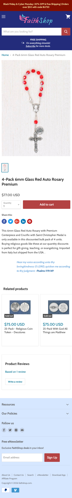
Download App (58, 475)
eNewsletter (42, 475)
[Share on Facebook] (4, 221)
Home (5, 55)
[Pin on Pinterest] (29, 221)
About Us (6, 475)
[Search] (65, 31)
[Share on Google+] (16, 221)
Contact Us (19, 475)
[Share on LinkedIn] (23, 221)
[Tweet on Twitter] (10, 221)
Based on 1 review (15, 371)
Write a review (15, 381)
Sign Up (52, 457)
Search (30, 475)
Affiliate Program (9, 478)
